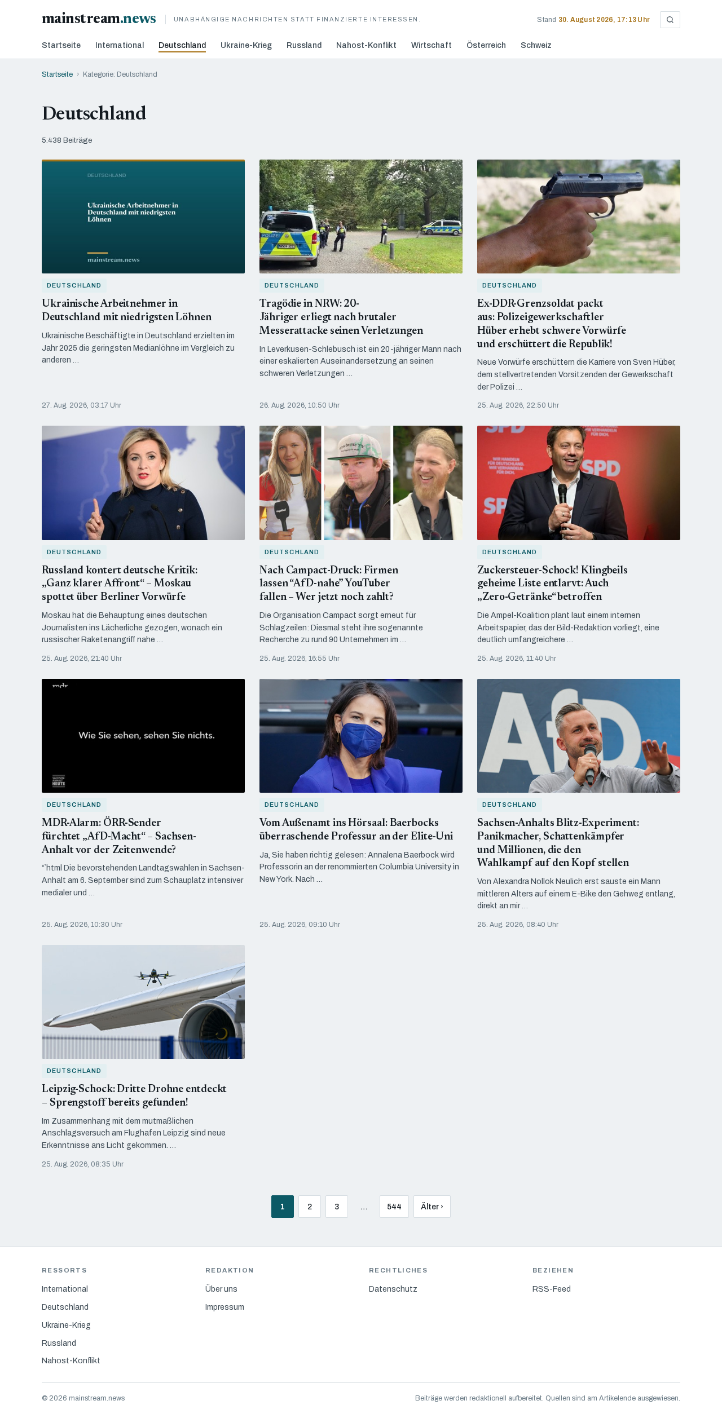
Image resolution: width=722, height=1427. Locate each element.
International (119, 45)
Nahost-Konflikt (366, 45)
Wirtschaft (431, 45)
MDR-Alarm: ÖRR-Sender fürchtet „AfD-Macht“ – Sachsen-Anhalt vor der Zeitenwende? (119, 837)
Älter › (432, 1207)
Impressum (224, 1307)
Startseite (61, 45)
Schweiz (536, 45)
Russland (304, 45)
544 (394, 1207)
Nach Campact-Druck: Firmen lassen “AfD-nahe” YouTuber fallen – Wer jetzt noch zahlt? (328, 584)
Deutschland (182, 45)
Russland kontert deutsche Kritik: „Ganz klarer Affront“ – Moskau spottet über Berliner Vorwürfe (119, 584)
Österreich (486, 45)
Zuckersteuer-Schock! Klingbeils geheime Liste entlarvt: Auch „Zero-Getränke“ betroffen (552, 584)
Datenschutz (393, 1289)
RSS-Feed (551, 1289)
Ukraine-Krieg (246, 45)
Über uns (221, 1289)
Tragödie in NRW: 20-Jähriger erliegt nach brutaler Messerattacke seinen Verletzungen (341, 318)
